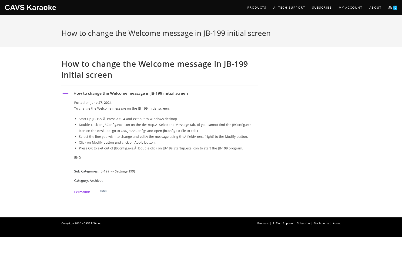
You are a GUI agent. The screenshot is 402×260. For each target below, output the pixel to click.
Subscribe (303, 223)
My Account (321, 223)
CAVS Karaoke (30, 7)
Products (263, 223)
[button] (159, 93)
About (337, 223)
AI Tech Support (283, 223)
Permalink (82, 192)
